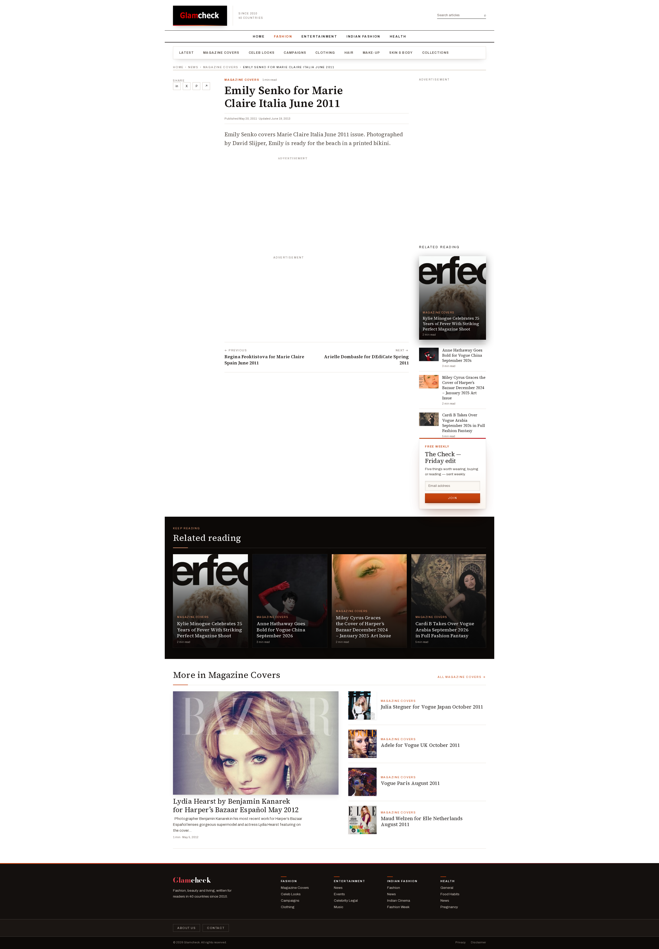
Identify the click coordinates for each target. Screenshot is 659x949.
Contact (215, 927)
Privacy (460, 942)
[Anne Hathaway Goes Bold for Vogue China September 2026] (290, 601)
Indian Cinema (398, 900)
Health (398, 36)
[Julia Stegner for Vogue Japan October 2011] (362, 705)
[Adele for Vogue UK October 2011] (362, 744)
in (177, 86)
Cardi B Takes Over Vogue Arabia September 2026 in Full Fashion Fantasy (444, 629)
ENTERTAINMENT (319, 36)
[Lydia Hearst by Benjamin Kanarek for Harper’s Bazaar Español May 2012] (256, 743)
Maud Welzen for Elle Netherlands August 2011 (422, 821)
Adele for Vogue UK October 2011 (420, 745)
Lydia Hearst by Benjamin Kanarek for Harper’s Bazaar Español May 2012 (236, 805)
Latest (186, 53)
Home (259, 36)
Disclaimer (478, 942)
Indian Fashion (363, 36)
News (193, 67)
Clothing (325, 53)
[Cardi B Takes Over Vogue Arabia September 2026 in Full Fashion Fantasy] (448, 601)
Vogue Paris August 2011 (410, 783)
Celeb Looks (262, 53)
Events (339, 894)
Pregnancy (449, 907)
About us (186, 927)
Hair (348, 53)
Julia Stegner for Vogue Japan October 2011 (432, 706)
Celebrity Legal (346, 900)
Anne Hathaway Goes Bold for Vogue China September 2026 (281, 629)
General (446, 888)
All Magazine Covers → (462, 676)
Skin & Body (401, 53)
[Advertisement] (316, 195)
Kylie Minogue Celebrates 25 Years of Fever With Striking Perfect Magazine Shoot (209, 629)
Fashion (283, 36)
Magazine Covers (221, 53)
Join (452, 497)
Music (338, 907)
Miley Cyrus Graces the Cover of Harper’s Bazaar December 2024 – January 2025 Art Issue (363, 626)
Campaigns (295, 53)
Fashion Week (398, 907)
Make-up (371, 53)
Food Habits (449, 894)
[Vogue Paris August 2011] (362, 782)
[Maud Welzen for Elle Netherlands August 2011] (362, 820)
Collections (435, 53)
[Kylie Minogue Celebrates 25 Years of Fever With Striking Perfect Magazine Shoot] (210, 601)
